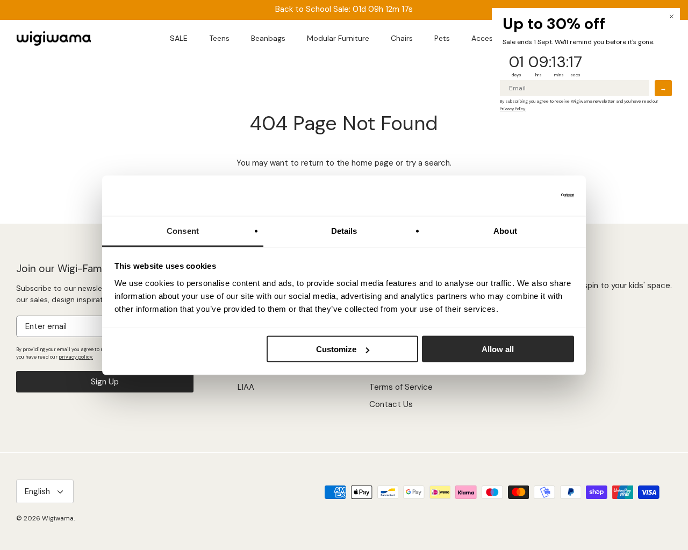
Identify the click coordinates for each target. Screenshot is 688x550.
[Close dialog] (672, 16)
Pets (442, 38)
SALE (179, 38)
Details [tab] (344, 230)
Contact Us (391, 404)
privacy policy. (76, 357)
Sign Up (105, 381)
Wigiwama (58, 518)
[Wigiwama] (53, 39)
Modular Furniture (338, 38)
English (37, 491)
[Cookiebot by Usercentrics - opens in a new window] (527, 196)
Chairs (402, 38)
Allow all (498, 349)
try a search (427, 163)
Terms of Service (401, 387)
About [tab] (505, 230)
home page (372, 163)
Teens (219, 38)
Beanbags (268, 38)
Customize (336, 349)
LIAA (246, 387)
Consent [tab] (183, 230)
